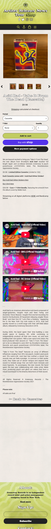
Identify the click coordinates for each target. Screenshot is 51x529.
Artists (10, 10)
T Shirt (5, 123)
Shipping (15, 109)
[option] (13, 86)
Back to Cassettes (27, 399)
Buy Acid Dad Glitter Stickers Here (15, 180)
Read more (25, 502)
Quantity (39, 123)
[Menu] (34, 27)
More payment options (25, 149)
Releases (27, 10)
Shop (31, 14)
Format (5, 114)
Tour (19, 14)
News (42, 10)
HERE (33, 196)
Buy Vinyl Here (8, 184)
